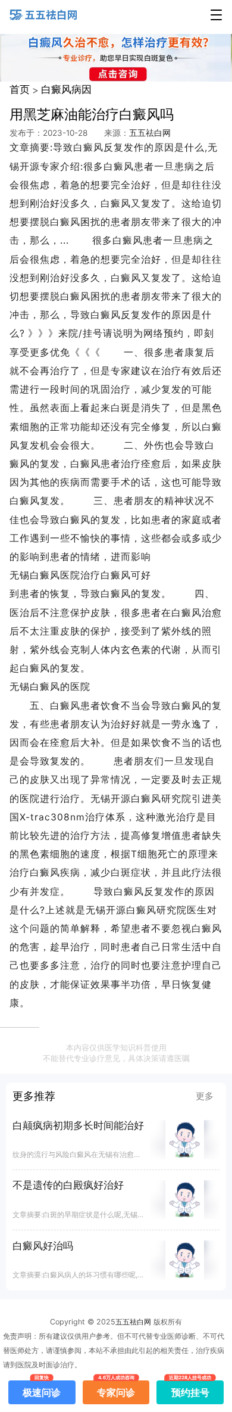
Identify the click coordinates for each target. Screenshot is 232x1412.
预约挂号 (190, 1389)
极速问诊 (42, 1389)
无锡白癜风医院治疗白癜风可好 (80, 575)
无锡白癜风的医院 (50, 686)
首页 (20, 89)
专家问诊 (116, 1389)
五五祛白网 (150, 133)
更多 (205, 1096)
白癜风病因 (66, 89)
